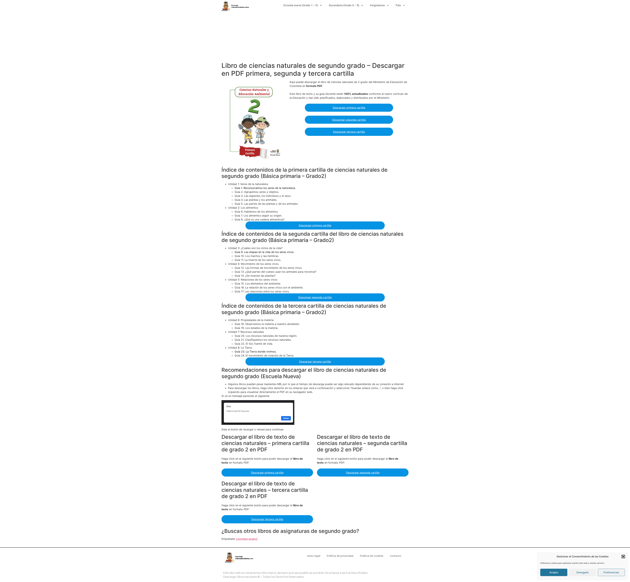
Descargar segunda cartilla (349, 119)
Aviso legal (313, 555)
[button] (623, 556)
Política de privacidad (340, 555)
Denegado (583, 572)
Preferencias (611, 572)
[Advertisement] (315, 37)
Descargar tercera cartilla (349, 131)
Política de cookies (371, 555)
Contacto (395, 555)
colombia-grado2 (247, 538)
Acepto (553, 572)
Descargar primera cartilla (349, 107)
